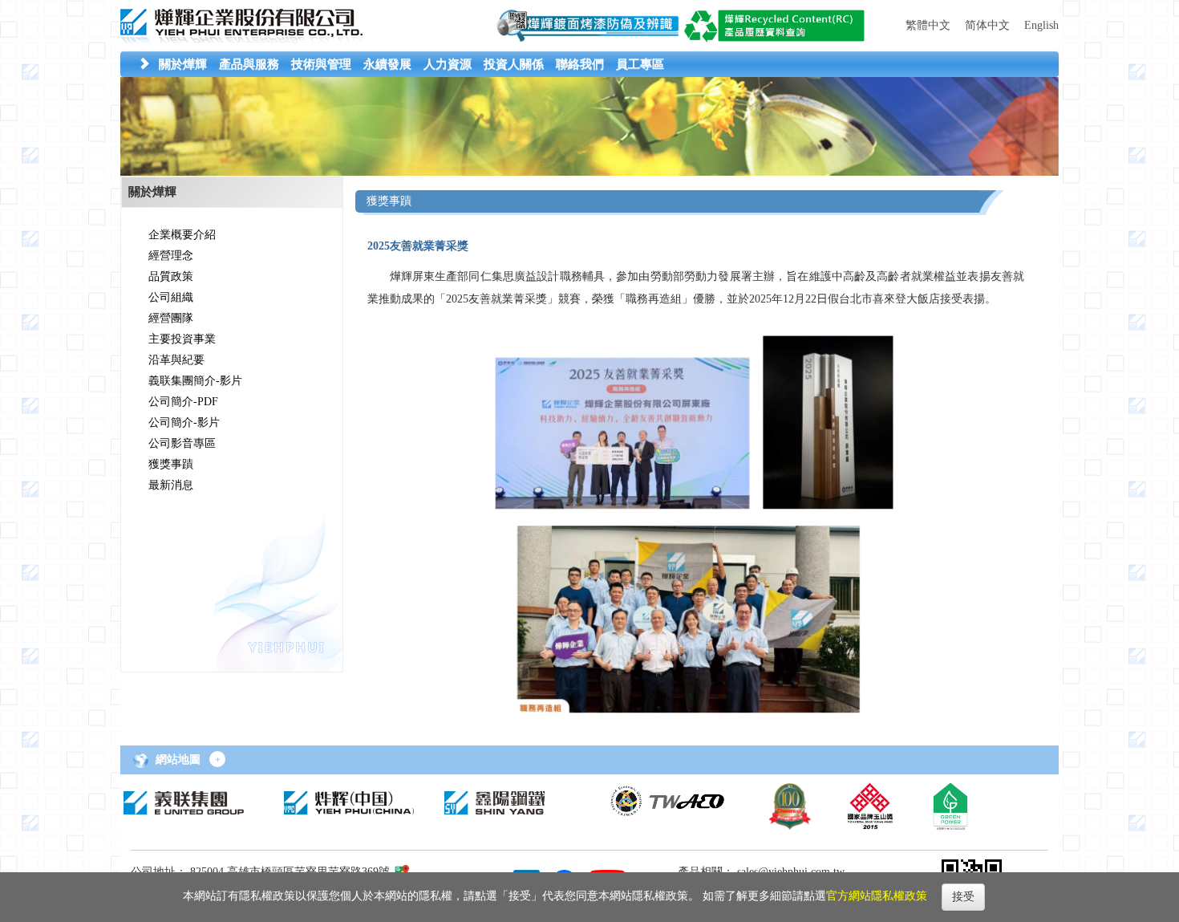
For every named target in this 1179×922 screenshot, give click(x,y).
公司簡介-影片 (184, 422)
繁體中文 (928, 25)
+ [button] (218, 760)
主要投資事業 (182, 339)
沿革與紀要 (176, 360)
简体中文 (987, 25)
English (1041, 25)
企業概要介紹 (182, 235)
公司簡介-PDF (183, 402)
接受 (963, 897)
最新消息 (170, 485)
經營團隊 (170, 318)
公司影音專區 (182, 443)
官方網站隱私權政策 (876, 896)
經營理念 (170, 256)
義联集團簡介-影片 (195, 381)
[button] (183, 64)
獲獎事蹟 (170, 464)
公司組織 (170, 297)
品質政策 (170, 276)
